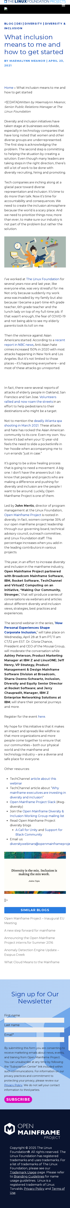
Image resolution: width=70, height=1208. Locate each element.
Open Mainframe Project (22, 515)
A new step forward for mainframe (29, 930)
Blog (9, 23)
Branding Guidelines (29, 1176)
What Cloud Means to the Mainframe (32, 962)
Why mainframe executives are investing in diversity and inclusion (38, 792)
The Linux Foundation (42, 279)
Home (8, 87)
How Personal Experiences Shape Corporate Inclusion (33, 627)
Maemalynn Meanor (27, 61)
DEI (19, 23)
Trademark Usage (23, 1172)
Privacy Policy (13, 1085)
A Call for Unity (26, 830)
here (41, 716)
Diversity (33, 23)
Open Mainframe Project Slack (33, 802)
